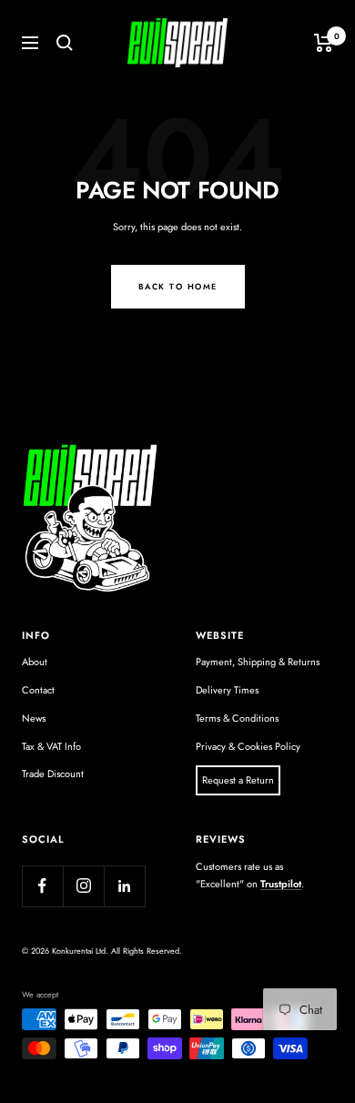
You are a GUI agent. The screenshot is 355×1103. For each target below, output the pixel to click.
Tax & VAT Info (51, 746)
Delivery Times (227, 690)
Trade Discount (53, 773)
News (34, 718)
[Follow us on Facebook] (42, 885)
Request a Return (238, 780)
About (34, 661)
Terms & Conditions (237, 718)
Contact (38, 690)
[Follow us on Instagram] (83, 885)
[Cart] (323, 43)
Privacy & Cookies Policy (248, 746)
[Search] (64, 43)
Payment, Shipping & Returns (258, 661)
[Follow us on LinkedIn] (124, 885)
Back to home (178, 286)
